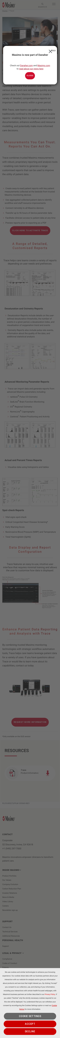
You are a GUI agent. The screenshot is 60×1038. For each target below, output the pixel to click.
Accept (30, 1023)
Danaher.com (26, 65)
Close (49, 50)
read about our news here (31, 69)
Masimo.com (43, 65)
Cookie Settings (30, 1016)
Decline (30, 1031)
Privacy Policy (50, 994)
